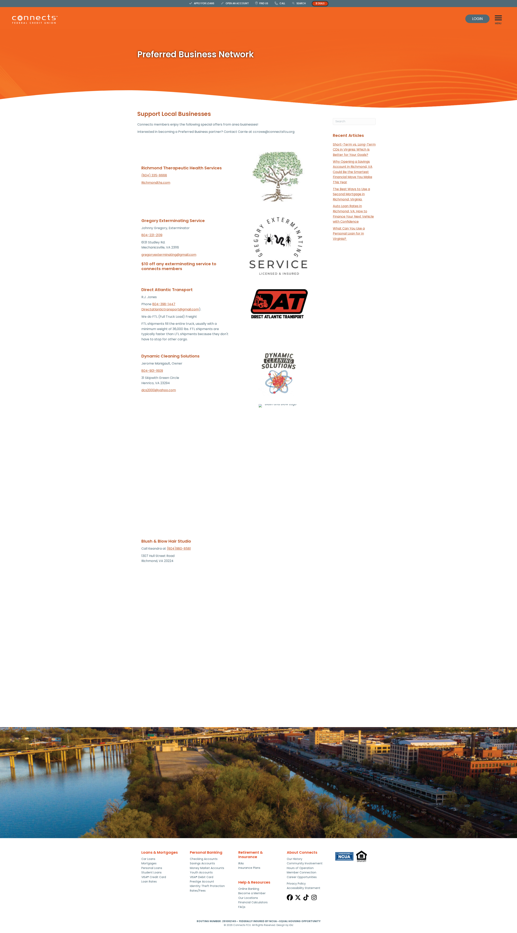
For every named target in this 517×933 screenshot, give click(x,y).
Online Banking (248, 889)
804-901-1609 (152, 370)
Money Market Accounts (207, 868)
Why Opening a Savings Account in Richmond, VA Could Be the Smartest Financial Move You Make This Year (352, 172)
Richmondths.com (155, 182)
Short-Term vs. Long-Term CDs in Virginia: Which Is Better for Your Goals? (354, 149)
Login (477, 18)
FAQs (241, 907)
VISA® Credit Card (153, 877)
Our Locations (248, 898)
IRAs (241, 863)
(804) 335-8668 (154, 175)
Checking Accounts (204, 859)
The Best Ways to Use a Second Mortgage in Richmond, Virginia (351, 194)
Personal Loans (151, 868)
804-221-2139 (151, 235)
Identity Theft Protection (207, 886)
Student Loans (151, 872)
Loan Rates (149, 882)
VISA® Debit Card (201, 877)
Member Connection (301, 872)
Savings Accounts (202, 863)
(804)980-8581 (179, 548)
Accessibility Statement (303, 888)
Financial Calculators (253, 902)
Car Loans (148, 859)
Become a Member (252, 893)
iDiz (291, 925)
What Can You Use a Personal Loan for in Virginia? (349, 233)
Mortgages (149, 863)
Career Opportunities (302, 877)
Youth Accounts (201, 872)
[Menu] (498, 17)
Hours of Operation (300, 868)
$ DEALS (320, 3)
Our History (294, 859)
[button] (290, 897)
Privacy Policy (296, 884)
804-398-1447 (163, 304)
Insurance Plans (249, 868)
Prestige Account (202, 882)
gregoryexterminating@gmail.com (168, 254)
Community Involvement (305, 863)
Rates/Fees (198, 891)
